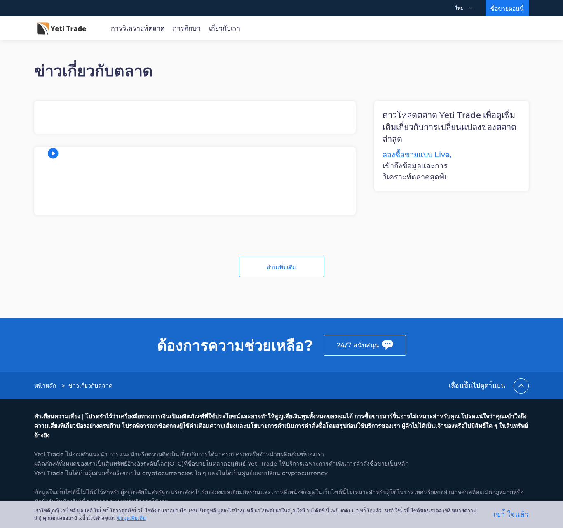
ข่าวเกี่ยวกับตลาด (90, 385)
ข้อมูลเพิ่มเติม (131, 518)
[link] (46, 385)
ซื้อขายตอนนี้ (507, 8)
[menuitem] (470, 8)
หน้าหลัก (45, 385)
